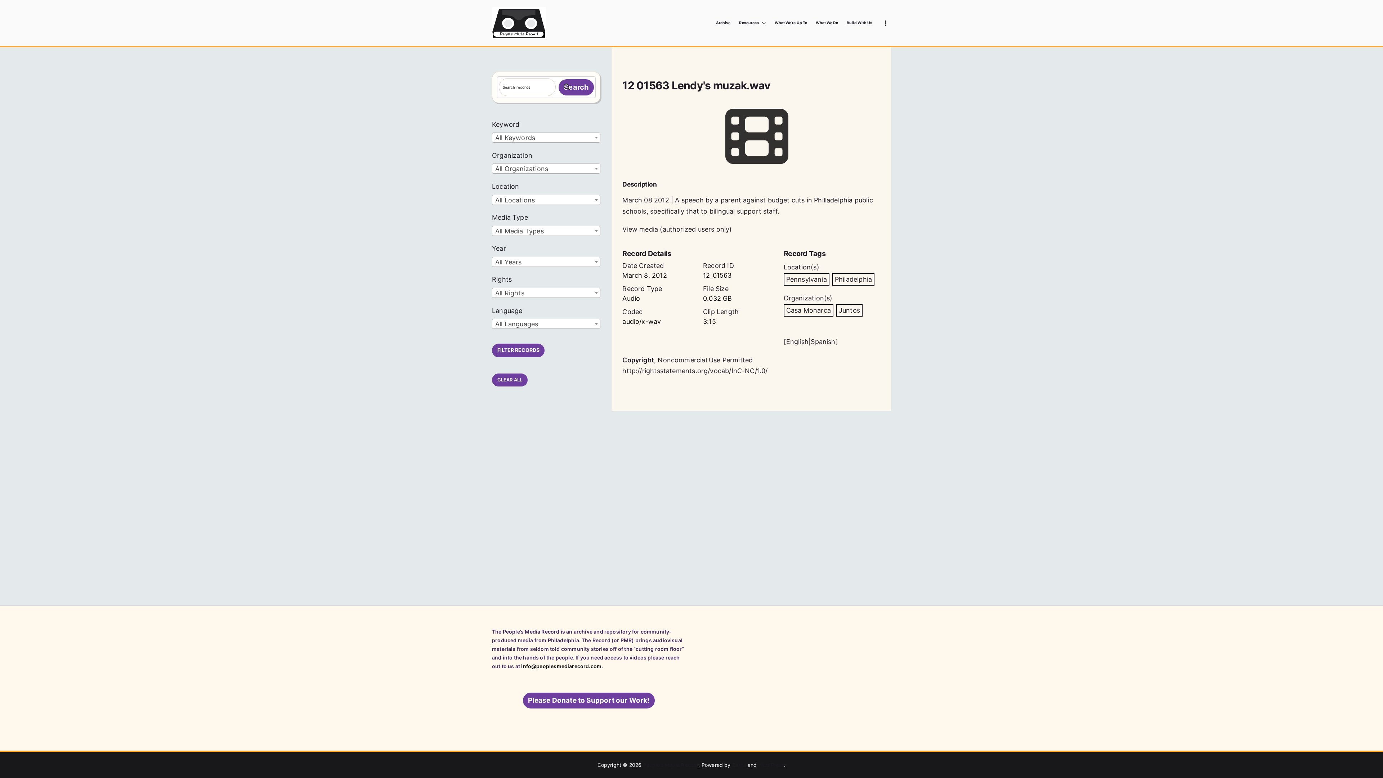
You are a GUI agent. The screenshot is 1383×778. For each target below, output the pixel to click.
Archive (723, 23)
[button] (762, 23)
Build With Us (859, 23)
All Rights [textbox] (509, 293)
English (797, 341)
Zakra (739, 765)
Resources (748, 23)
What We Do (827, 23)
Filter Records (518, 350)
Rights (502, 279)
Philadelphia (853, 279)
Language (507, 310)
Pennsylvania (806, 279)
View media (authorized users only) (677, 229)
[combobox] (546, 138)
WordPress (771, 765)
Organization (512, 155)
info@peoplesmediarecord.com (561, 666)
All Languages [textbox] (516, 324)
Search (576, 87)
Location (505, 186)
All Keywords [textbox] (515, 138)
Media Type (510, 217)
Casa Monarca (808, 310)
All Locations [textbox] (515, 200)
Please (588, 700)
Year (499, 248)
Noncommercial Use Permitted (705, 360)
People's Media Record (671, 765)
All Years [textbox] (508, 262)
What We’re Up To (791, 23)
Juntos (849, 310)
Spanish (823, 341)
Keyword (505, 124)
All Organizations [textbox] (521, 169)
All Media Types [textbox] (519, 231)
